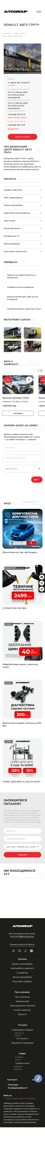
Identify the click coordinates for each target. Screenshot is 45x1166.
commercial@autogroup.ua (22, 936)
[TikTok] (41, 589)
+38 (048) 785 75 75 (16, 125)
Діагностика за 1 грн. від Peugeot (19, 552)
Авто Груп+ (20, 33)
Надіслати (22, 855)
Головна (6, 33)
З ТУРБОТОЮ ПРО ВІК (14, 608)
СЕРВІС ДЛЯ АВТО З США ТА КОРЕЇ (21, 782)
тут (39, 822)
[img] (38, 11)
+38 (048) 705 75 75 (16, 114)
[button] (23, 944)
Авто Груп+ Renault (12, 36)
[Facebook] (41, 577)
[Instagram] (41, 583)
